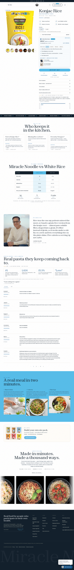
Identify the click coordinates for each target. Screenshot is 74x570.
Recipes (44, 520)
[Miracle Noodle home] (37, 5)
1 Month (47, 46)
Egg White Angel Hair (36, 522)
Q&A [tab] (11, 286)
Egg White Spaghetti (35, 518)
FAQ (43, 528)
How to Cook (45, 523)
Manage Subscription (64, 521)
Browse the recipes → (37, 472)
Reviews (47, 17)
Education (44, 517)
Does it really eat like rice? (44, 89)
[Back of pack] (12, 50)
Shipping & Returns (56, 523)
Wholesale (54, 525)
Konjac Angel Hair (36, 528)
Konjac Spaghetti (36, 525)
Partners (54, 528)
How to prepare (42, 80)
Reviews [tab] (6, 286)
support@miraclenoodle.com (68, 529)
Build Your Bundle (57, 4)
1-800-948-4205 (65, 527)
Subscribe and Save (66, 517)
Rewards (64, 524)
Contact (54, 517)
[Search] (50, 5)
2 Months (51, 46)
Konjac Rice (35, 533)
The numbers (42, 86)
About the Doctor (45, 531)
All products (35, 536)
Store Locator (55, 520)
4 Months (61, 46)
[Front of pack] (8, 50)
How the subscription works (45, 92)
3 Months (56, 46)
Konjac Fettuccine (36, 531)
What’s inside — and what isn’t (45, 83)
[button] (65, 5)
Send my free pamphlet (20, 529)
